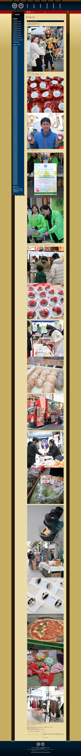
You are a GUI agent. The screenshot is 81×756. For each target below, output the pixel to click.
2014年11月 (15, 150)
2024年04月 (15, 68)
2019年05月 (15, 105)
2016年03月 (15, 138)
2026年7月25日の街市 (17, 21)
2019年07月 (15, 103)
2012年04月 (15, 174)
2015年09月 (15, 141)
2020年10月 (15, 94)
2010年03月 (15, 183)
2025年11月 (15, 52)
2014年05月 (15, 155)
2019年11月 (15, 100)
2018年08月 (15, 112)
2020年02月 (15, 97)
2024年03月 (15, 69)
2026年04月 (15, 48)
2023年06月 (15, 77)
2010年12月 (15, 180)
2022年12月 (15, 81)
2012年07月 (15, 171)
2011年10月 (15, 176)
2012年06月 (15, 172)
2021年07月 (15, 89)
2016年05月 (15, 137)
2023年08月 (15, 75)
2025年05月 (15, 57)
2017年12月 (15, 118)
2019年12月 (15, 99)
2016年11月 (15, 131)
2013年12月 (15, 159)
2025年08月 (15, 54)
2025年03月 (15, 58)
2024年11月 (15, 62)
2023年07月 (15, 76)
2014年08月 (15, 153)
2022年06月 (15, 86)
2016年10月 (15, 132)
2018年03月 (15, 116)
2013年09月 (15, 163)
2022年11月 (15, 82)
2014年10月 (15, 151)
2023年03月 (15, 79)
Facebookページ (34, 727)
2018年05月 (15, 115)
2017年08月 (15, 121)
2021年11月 (15, 88)
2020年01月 (15, 98)
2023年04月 (15, 78)
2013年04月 (15, 165)
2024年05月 (15, 67)
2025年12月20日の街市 (17, 35)
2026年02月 (15, 50)
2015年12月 (15, 140)
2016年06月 (15, 136)
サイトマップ (47, 750)
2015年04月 (15, 147)
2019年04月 (15, 106)
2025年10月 (15, 53)
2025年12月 (15, 51)
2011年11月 (15, 175)
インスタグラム (40, 727)
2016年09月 (15, 133)
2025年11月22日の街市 (17, 37)
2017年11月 (15, 119)
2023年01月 (15, 80)
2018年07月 (15, 113)
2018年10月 (15, 111)
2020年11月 (15, 93)
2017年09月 (15, 120)
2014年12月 (15, 149)
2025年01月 (15, 60)
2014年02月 (15, 157)
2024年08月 (15, 65)
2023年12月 (15, 71)
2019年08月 (15, 102)
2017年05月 (15, 124)
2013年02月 (15, 166)
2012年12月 (15, 168)
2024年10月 (15, 63)
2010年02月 (15, 184)
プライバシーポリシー (40, 750)
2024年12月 (15, 61)
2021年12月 (15, 87)
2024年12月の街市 (33, 21)
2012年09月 (15, 170)
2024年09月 (15, 64)
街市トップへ (28, 12)
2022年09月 (15, 84)
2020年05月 (15, 96)
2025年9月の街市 (16, 42)
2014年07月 (15, 154)
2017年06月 (15, 123)
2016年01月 (15, 139)
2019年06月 (15, 104)
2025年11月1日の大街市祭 (17, 39)
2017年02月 (15, 128)
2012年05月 (15, 173)
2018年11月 (15, 110)
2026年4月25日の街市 (17, 26)
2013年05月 (15, 164)
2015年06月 (15, 145)
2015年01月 (15, 148)
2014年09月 (15, 152)
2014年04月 (15, 156)
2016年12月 (15, 130)
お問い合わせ (34, 750)
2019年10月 (15, 101)
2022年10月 (15, 83)
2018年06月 (15, 114)
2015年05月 (15, 146)
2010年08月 (15, 181)
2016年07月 (15, 135)
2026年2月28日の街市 (17, 30)
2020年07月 (15, 95)
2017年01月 (15, 129)
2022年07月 (15, 85)
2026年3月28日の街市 (17, 28)
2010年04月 (15, 182)
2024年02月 (15, 70)
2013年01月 (15, 167)
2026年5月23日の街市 (17, 23)
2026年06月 (15, 47)
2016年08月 (15, 134)
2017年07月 (15, 122)
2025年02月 (15, 59)
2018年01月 (15, 117)
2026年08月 (15, 46)
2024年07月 (15, 66)
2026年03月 (15, 49)
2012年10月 (15, 169)
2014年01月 (15, 158)
